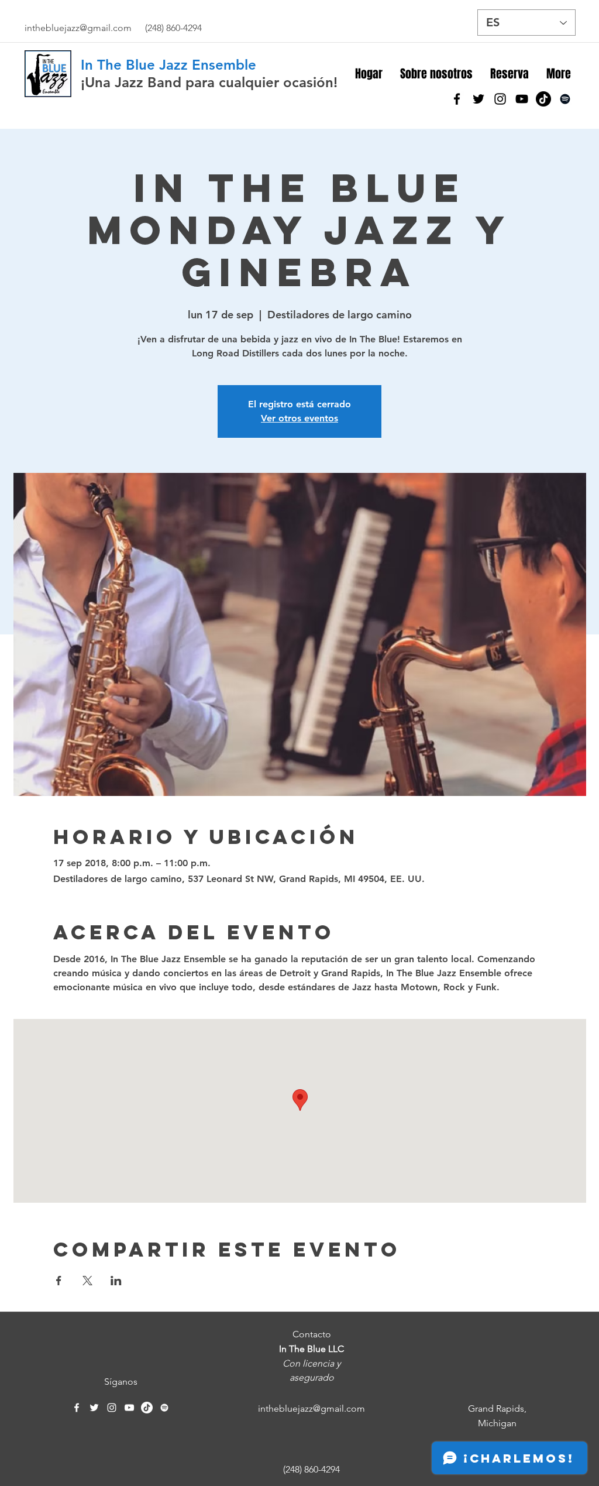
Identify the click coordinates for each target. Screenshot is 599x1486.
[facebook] (456, 99)
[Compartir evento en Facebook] (58, 1280)
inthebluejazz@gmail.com (78, 27)
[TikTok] (543, 99)
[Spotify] (565, 99)
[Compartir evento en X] (87, 1280)
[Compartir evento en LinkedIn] (116, 1280)
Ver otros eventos (299, 418)
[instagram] (500, 99)
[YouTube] (521, 99)
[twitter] (478, 99)
